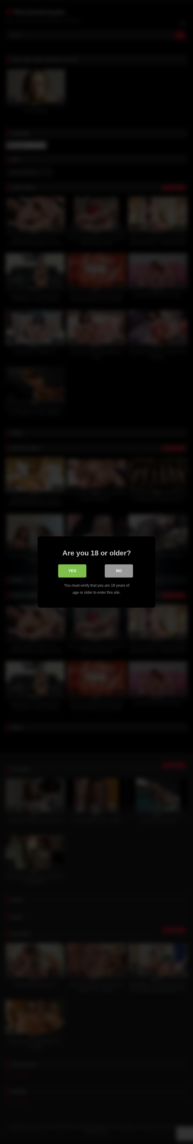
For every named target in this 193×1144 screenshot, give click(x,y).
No (119, 571)
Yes (72, 571)
